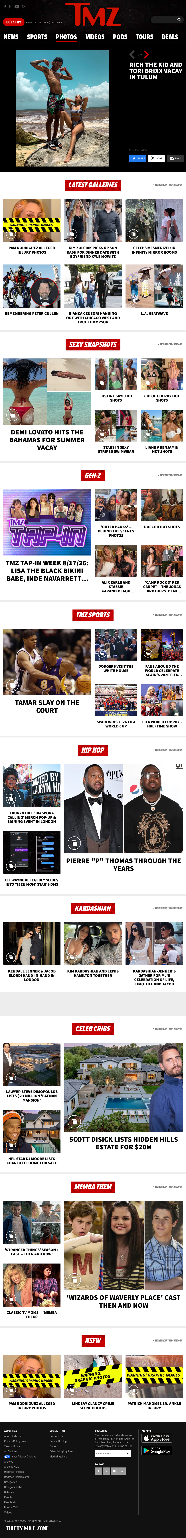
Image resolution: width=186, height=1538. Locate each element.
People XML (11, 1502)
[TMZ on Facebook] (5, 7)
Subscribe (127, 1453)
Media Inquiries (58, 1456)
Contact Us (56, 1436)
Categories (10, 1482)
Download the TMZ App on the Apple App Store (156, 1438)
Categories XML (13, 1487)
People (8, 1497)
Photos (66, 37)
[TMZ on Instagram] (24, 7)
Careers (54, 1446)
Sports (37, 37)
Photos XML (11, 1507)
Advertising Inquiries (61, 1451)
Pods (120, 37)
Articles (8, 1461)
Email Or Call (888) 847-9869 (44, 22)
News (11, 37)
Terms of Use (12, 1446)
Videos (95, 37)
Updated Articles (14, 1471)
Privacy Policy (103, 1446)
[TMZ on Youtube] (17, 6)
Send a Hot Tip (58, 1441)
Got (13, 22)
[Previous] (132, 54)
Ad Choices (10, 1451)
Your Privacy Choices (23, 1456)
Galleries (9, 1492)
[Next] (146, 54)
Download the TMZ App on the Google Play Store (156, 1450)
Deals (170, 37)
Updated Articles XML (16, 1476)
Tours (144, 37)
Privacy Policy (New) (16, 1441)
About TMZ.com (13, 1436)
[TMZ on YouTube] (114, 1471)
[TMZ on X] (10, 7)
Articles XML (11, 1466)
